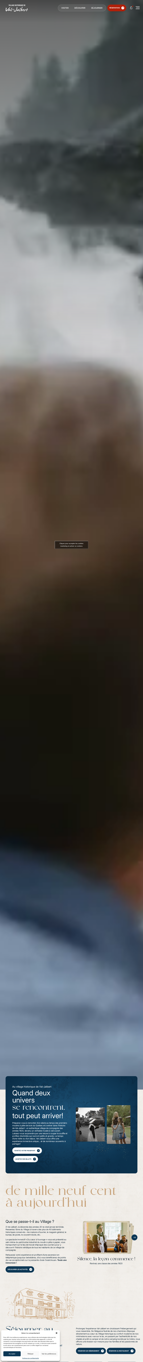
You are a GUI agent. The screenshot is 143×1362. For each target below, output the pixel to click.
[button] (56, 1333)
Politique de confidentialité (30, 1358)
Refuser (30, 1354)
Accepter (12, 1354)
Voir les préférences (49, 1354)
